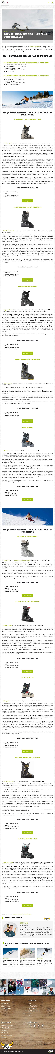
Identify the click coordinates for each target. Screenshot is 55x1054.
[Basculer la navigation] (52, 3)
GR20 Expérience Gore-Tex (34, 1011)
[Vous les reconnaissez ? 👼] (51, 991)
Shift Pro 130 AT (8, 143)
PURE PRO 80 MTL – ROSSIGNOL (15, 79)
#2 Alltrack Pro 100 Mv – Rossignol (27, 207)
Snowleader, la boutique (6, 1035)
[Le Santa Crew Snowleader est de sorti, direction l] (20, 983)
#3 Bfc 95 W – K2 (27, 678)
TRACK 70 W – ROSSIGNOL (13, 78)
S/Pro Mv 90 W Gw (8, 781)
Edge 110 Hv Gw (8, 310)
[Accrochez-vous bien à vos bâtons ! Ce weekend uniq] (20, 991)
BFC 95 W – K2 (10, 81)
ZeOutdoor (3, 1038)
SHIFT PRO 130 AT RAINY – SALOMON (16, 65)
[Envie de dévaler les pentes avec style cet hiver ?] (43, 991)
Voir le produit (27, 201)
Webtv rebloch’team (5, 1006)
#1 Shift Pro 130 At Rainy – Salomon (27, 119)
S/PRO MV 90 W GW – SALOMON (15, 82)
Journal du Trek (5, 1028)
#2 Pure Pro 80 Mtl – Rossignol (27, 602)
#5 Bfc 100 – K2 (27, 427)
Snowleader (27, 914)
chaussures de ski (35, 46)
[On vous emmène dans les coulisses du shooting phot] (43, 983)
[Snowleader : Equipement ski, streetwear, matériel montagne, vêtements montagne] (51, 1051)
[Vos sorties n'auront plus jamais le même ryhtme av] (4, 983)
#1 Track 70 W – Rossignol (27, 536)
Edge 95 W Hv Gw (8, 862)
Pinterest (42, 1026)
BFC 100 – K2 (10, 71)
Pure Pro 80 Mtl (8, 625)
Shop (29, 1016)
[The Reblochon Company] (5, 2)
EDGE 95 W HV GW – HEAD (13, 84)
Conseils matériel (33, 1008)
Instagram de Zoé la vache (7, 1025)
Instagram (38, 1026)
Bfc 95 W (6, 701)
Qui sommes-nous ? (5, 1004)
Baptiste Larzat (24, 923)
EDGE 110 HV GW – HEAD (13, 68)
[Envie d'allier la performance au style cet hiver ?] (4, 991)
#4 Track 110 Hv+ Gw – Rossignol (27, 359)
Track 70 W (7, 560)
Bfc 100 (6, 450)
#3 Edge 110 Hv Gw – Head (27, 286)
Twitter (34, 1026)
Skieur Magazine (5, 1033)
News (30, 1004)
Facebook (30, 1026)
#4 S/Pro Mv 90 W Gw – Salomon (27, 757)
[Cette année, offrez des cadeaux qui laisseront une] (35, 983)
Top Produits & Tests (33, 1006)
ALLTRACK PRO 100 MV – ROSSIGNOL (16, 66)
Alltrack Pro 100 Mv (8, 230)
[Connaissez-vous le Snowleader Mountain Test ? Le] (12, 991)
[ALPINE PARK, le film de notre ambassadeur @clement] (27, 991)
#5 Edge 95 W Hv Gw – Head (27, 839)
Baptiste (7, 31)
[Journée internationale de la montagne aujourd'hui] (51, 983)
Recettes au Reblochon (6, 1008)
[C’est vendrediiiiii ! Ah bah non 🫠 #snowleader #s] (27, 983)
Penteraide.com (4, 1030)
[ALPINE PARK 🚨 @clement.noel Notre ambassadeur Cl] (35, 991)
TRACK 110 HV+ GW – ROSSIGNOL (15, 69)
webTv (30, 1013)
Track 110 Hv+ (8, 383)
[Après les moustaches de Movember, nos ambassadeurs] (12, 983)
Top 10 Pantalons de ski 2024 (44, 960)
